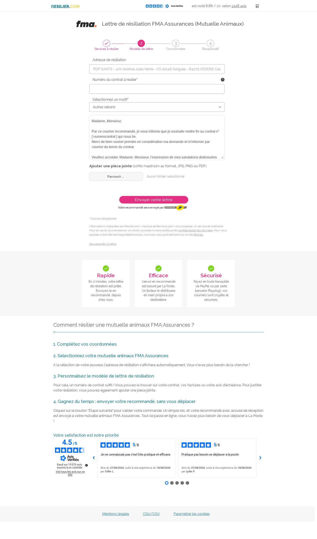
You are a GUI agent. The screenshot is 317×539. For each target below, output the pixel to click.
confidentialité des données (195, 230)
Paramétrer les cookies (192, 514)
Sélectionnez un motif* (111, 99)
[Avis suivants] (260, 458)
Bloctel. (199, 234)
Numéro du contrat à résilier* (115, 80)
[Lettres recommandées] (257, 6)
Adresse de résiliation (109, 60)
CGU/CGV (151, 514)
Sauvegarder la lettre (102, 244)
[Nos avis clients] (166, 6)
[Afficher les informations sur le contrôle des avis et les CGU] (86, 465)
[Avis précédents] (94, 458)
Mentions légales (115, 514)
